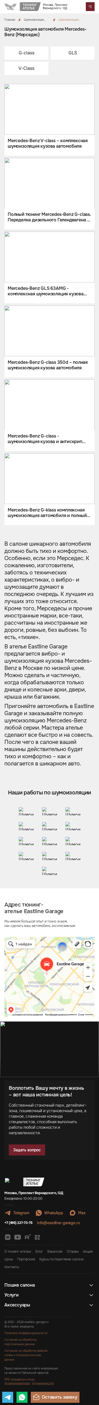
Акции (87, 1251)
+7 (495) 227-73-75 (18, 1223)
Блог (39, 1251)
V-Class (26, 68)
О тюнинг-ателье (17, 1251)
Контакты (11, 1267)
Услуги (11, 1295)
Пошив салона (19, 1285)
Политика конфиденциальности (25, 1333)
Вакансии (54, 1251)
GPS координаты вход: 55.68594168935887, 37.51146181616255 (29, 1382)
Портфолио (26, 1259)
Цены (8, 1259)
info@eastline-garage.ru (58, 1223)
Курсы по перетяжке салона (61, 1259)
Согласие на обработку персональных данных (20, 1342)
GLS (72, 53)
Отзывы (73, 1251)
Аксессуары (17, 1305)
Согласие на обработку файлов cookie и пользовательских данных (26, 1355)
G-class (26, 53)
